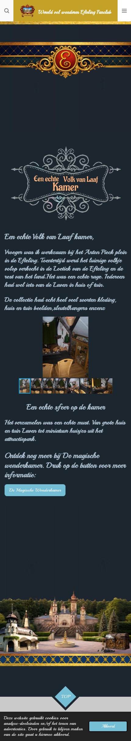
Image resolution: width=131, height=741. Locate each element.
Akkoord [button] (108, 726)
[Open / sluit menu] (124, 10)
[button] (121, 322)
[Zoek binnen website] (6, 10)
